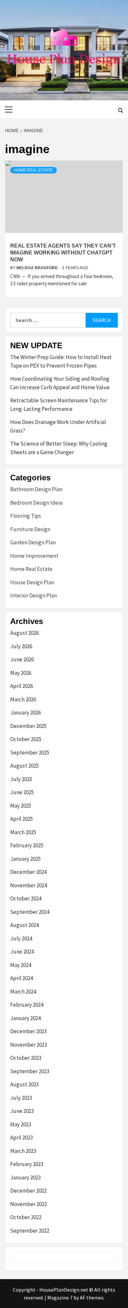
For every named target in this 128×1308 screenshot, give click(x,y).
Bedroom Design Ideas (36, 502)
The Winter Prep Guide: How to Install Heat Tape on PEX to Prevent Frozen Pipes (61, 361)
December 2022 (28, 1190)
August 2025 (24, 765)
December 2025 (28, 726)
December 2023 (28, 1031)
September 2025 (29, 752)
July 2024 (21, 938)
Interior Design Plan (33, 595)
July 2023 (21, 1097)
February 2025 (26, 845)
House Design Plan (32, 582)
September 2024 (29, 912)
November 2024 (28, 885)
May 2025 (20, 805)
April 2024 (21, 978)
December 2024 (28, 871)
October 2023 (25, 1057)
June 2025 (22, 792)
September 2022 (29, 1230)
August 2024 (24, 925)
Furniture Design (30, 529)
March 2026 (23, 699)
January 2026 (25, 712)
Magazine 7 (60, 1297)
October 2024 (25, 898)
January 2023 (25, 1177)
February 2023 (26, 1164)
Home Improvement (34, 555)
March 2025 (23, 832)
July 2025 (21, 779)
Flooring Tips (25, 515)
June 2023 (22, 1111)
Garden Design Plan (33, 542)
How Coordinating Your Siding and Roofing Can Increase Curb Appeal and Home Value (60, 383)
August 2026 (24, 632)
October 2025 (25, 739)
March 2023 (23, 1151)
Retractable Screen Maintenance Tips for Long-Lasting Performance (58, 405)
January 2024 (25, 1018)
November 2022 (28, 1204)
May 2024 (20, 965)
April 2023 (21, 1137)
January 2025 (25, 858)
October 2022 (25, 1217)
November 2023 (28, 1044)
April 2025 (21, 818)
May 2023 (20, 1124)
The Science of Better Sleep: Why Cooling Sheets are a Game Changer (58, 448)
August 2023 (24, 1084)
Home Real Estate (33, 170)
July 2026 (21, 646)
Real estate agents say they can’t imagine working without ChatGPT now (63, 252)
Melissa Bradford (37, 268)
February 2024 (26, 1004)
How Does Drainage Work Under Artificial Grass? (58, 426)
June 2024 (22, 951)
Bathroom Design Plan (36, 489)
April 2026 (21, 686)
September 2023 (29, 1071)
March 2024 (23, 991)
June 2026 (22, 659)
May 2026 (20, 672)
